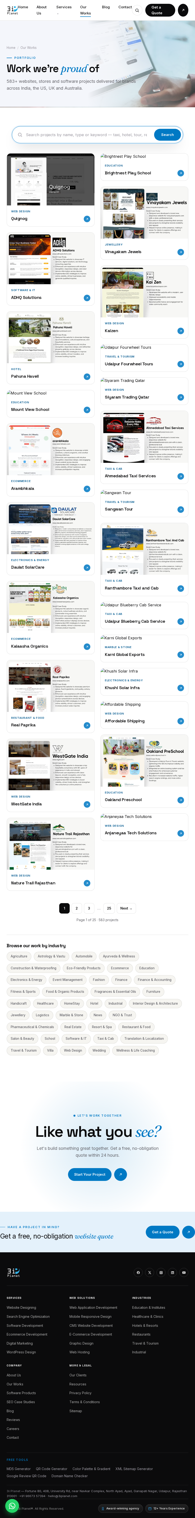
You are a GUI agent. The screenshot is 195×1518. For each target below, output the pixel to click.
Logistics (42, 1015)
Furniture (153, 991)
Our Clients (78, 1375)
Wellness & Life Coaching (135, 1050)
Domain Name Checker (70, 1476)
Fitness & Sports (23, 991)
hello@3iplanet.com (62, 1496)
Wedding (99, 1050)
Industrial (115, 1003)
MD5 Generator (19, 1469)
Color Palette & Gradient (91, 1469)
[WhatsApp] (12, 1506)
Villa (50, 1050)
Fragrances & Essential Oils (115, 991)
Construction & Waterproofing (33, 968)
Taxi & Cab (105, 1038)
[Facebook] (138, 1272)
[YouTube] (183, 1272)
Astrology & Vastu (51, 956)
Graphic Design (81, 1343)
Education (147, 968)
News (98, 1015)
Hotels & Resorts (145, 1325)
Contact (125, 7)
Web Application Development (93, 1307)
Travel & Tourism (24, 1050)
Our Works (85, 10)
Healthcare (45, 1003)
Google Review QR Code (26, 1476)
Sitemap (75, 1411)
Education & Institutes (148, 1307)
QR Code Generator (51, 1469)
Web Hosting (79, 1352)
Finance (121, 980)
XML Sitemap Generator (134, 1469)
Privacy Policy (80, 1393)
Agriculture (19, 956)
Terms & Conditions (84, 1402)
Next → (126, 908)
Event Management (68, 980)
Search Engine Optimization (28, 1316)
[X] (149, 1272)
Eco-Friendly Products (84, 968)
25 (109, 908)
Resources (77, 1384)
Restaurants (141, 1334)
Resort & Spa (102, 1027)
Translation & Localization (144, 1038)
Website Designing (21, 1307)
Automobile (84, 956)
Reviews (13, 1420)
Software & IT (76, 1038)
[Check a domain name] (137, 10)
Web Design (73, 1050)
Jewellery (18, 1015)
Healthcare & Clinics (147, 1316)
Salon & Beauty (22, 1038)
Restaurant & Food (136, 1027)
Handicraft (19, 1003)
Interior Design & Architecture (155, 1003)
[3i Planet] (12, 10)
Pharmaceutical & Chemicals (32, 1027)
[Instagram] (161, 1272)
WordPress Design (21, 1352)
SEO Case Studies (21, 1402)
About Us (42, 10)
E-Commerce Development (90, 1334)
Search (167, 134)
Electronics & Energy (26, 980)
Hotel (94, 1003)
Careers (13, 1429)
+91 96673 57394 (32, 1496)
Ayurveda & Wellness (119, 956)
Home (23, 7)
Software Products (21, 1393)
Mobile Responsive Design (90, 1316)
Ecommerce (120, 968)
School (50, 1038)
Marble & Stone (71, 1015)
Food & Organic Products (65, 991)
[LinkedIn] (172, 1272)
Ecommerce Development (27, 1334)
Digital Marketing (20, 1343)
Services (64, 10)
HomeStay (72, 1003)
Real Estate (73, 1027)
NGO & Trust (122, 1015)
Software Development (25, 1325)
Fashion (99, 980)
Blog (106, 7)
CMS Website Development (91, 1325)
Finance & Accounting (154, 980)
